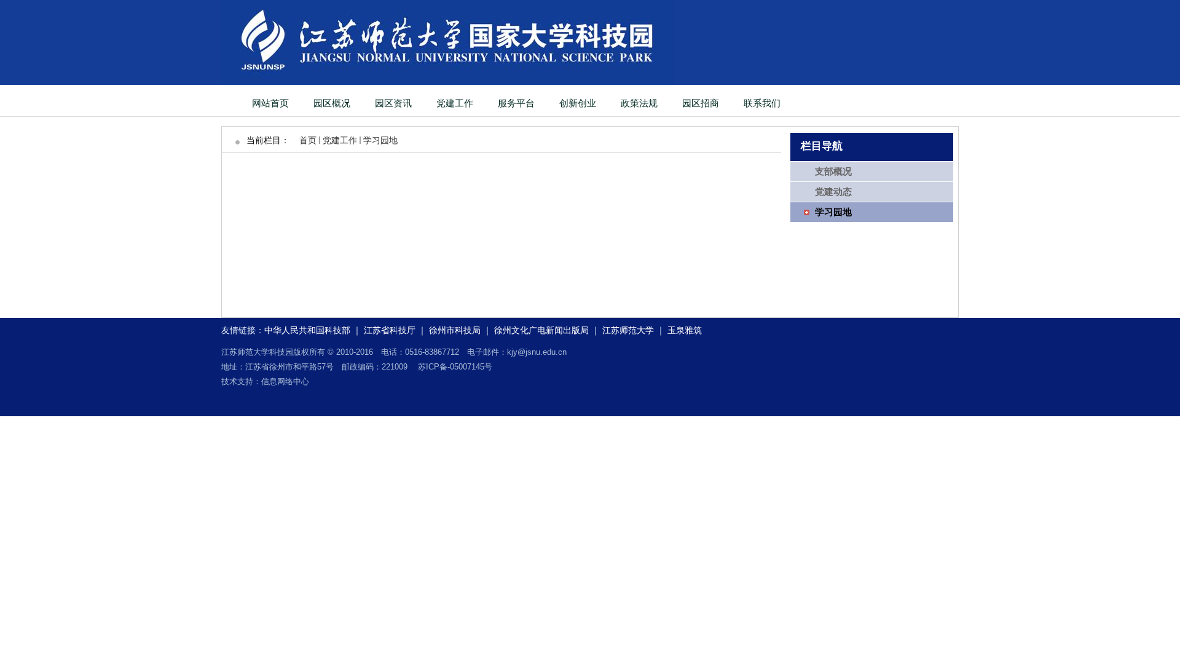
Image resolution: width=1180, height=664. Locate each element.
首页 (308, 140)
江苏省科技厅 (389, 330)
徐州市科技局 (455, 330)
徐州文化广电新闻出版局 (541, 330)
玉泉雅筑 (684, 330)
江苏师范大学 (628, 330)
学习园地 (380, 140)
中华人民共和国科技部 (307, 330)
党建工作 (340, 140)
